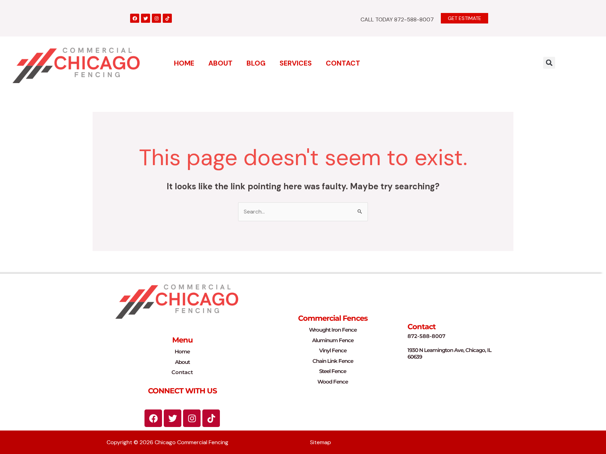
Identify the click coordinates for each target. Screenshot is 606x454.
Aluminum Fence (333, 340)
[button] (549, 63)
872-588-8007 (426, 336)
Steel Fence (332, 371)
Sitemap (320, 442)
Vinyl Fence (332, 350)
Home (184, 63)
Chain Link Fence (332, 361)
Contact (343, 63)
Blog (256, 63)
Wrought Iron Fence (333, 329)
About (220, 63)
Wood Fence (332, 381)
